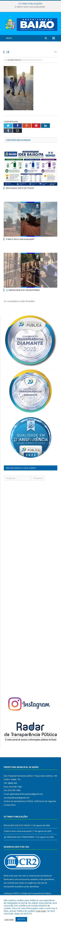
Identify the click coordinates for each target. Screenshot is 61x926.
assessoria (24, 879)
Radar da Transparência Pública (36, 893)
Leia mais (40, 910)
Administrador (14, 60)
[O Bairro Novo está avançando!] (30, 219)
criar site (22, 875)
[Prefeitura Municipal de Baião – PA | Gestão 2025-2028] (30, 24)
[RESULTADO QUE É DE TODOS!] (30, 168)
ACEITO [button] (21, 919)
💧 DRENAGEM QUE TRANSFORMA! (23, 290)
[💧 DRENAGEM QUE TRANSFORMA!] (30, 270)
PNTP (16, 893)
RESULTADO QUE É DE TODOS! (20, 188)
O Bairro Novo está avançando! (30, 6)
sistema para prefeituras (40, 875)
